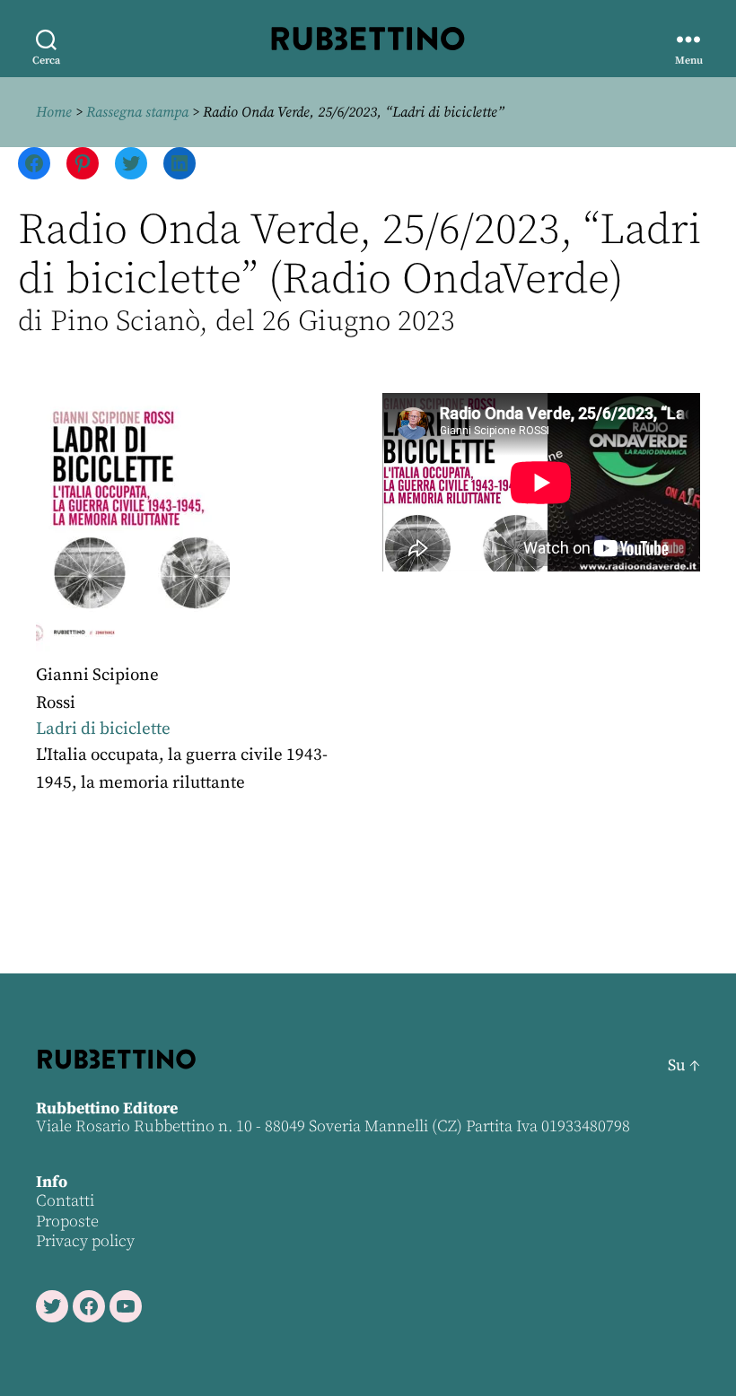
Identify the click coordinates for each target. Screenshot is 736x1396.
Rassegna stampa (137, 112)
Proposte (67, 1221)
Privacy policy (85, 1241)
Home (54, 112)
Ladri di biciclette (103, 729)
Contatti (65, 1201)
